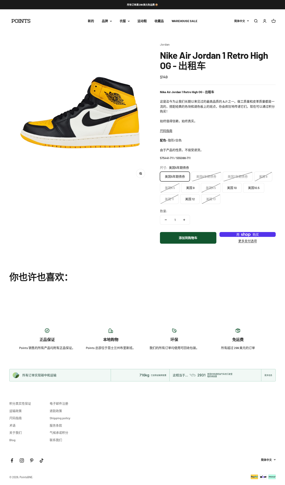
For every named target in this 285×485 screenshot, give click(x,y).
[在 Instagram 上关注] (21, 460)
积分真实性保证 (20, 403)
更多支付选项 (247, 241)
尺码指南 (166, 131)
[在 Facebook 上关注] (12, 460)
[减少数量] (165, 219)
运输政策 (15, 411)
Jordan (165, 44)
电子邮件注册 (59, 403)
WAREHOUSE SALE (184, 21)
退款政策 (56, 411)
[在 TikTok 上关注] (41, 460)
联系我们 (56, 440)
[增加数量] (184, 219)
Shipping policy (60, 418)
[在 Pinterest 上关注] (31, 460)
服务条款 (56, 425)
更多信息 (268, 375)
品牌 (105, 21)
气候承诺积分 (59, 432)
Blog (12, 440)
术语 (12, 425)
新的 (91, 21)
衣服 (123, 21)
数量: (163, 211)
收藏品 (159, 21)
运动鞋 (142, 21)
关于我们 (15, 432)
